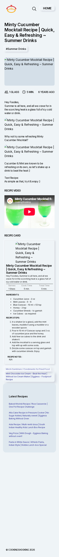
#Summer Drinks (16, 48)
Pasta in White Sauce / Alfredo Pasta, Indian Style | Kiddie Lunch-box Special (28, 443)
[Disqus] (29, 499)
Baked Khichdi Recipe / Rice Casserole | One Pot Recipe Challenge (28, 405)
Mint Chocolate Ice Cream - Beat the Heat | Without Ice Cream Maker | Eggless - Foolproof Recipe (28, 376)
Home (47, 8)
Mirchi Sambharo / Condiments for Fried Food (28, 369)
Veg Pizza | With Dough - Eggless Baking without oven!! (28, 434)
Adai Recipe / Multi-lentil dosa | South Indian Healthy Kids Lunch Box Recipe (27, 426)
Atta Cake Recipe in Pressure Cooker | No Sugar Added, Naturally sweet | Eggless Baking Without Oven (29, 415)
